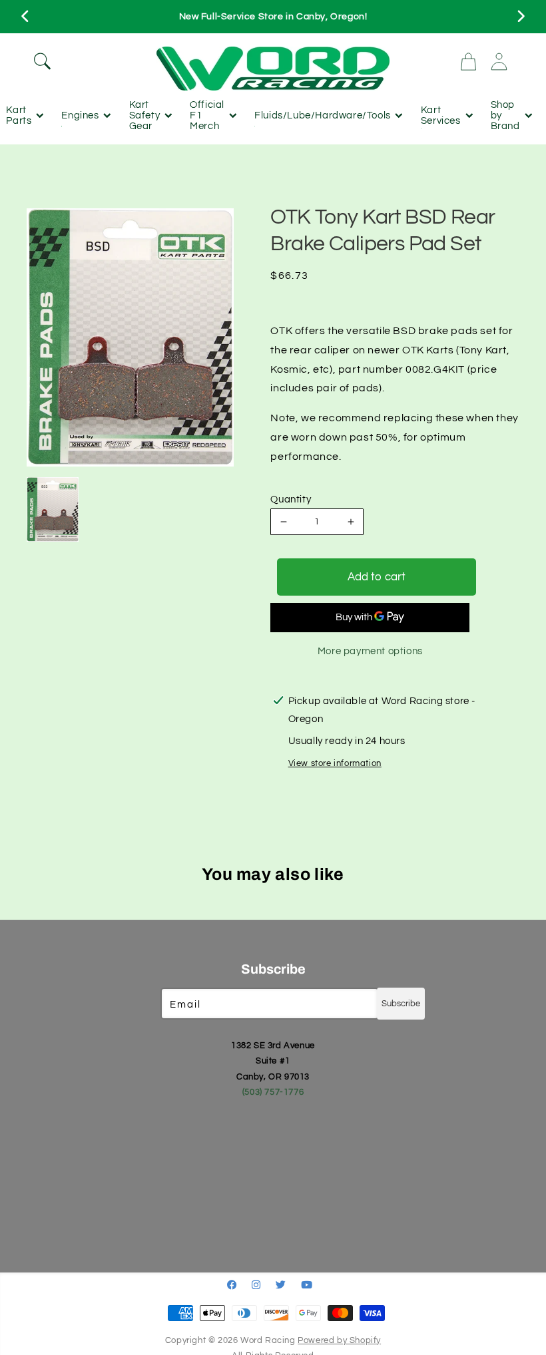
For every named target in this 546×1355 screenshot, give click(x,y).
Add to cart (377, 577)
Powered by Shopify (339, 1340)
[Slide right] (520, 17)
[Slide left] (26, 17)
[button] (88, 61)
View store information (335, 763)
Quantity (290, 499)
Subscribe (401, 1003)
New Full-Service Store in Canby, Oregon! (273, 16)
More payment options (370, 651)
